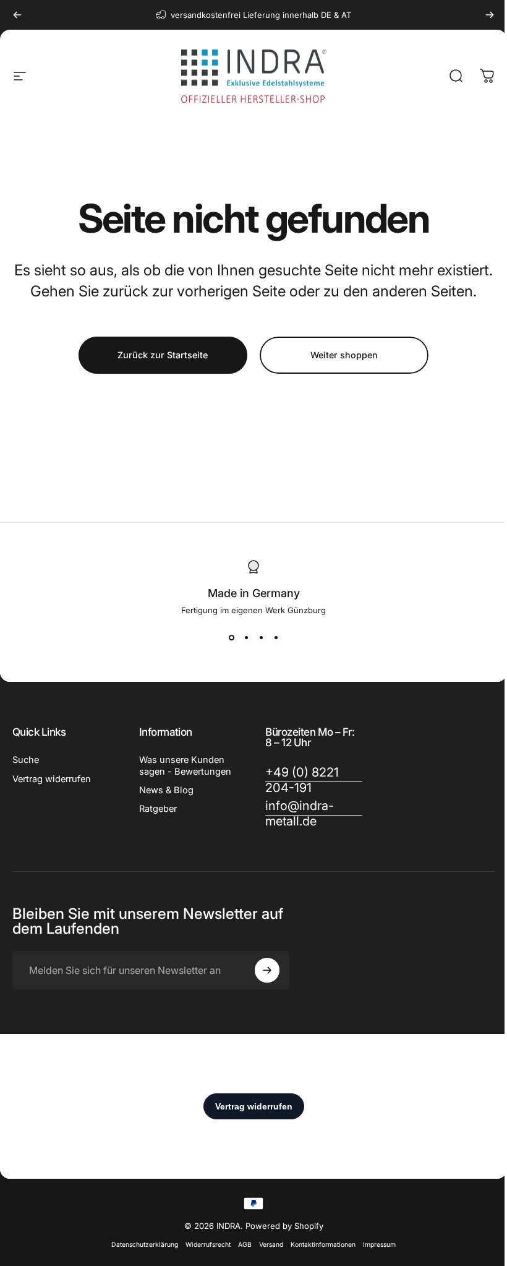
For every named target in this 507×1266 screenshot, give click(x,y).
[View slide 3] (261, 637)
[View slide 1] (231, 637)
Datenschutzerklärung (144, 1245)
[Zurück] (17, 15)
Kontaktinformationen (323, 1245)
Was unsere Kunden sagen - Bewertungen (185, 765)
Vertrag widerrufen (51, 779)
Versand (271, 1245)
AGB (245, 1245)
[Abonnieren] (267, 970)
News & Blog (166, 790)
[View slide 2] (246, 637)
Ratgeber (158, 808)
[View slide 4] (275, 637)
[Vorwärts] (489, 15)
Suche (25, 759)
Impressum (379, 1245)
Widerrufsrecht (208, 1245)
